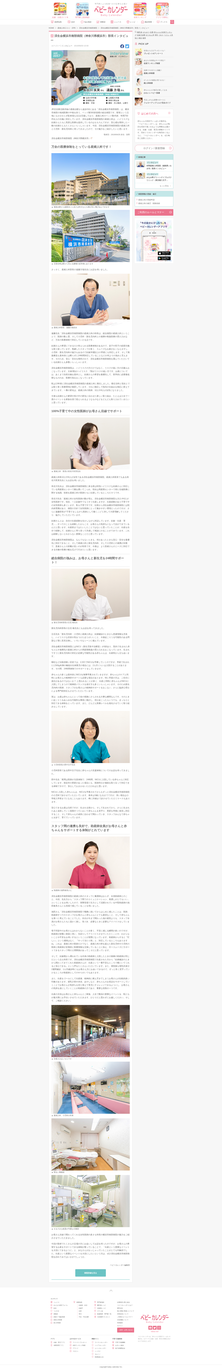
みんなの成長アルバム (61, 1305)
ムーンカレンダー (100, 1348)
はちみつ (146, 32)
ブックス (163, 22)
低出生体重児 (74, 665)
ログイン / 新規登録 (154, 148)
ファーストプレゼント (80, 1342)
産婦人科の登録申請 (146, 200)
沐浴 (80, 982)
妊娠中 (81, 1308)
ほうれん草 (150, 35)
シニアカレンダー (100, 1345)
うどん (166, 35)
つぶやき (56, 1311)
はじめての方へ (149, 113)
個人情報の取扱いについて (125, 1311)
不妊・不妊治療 (84, 1317)
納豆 (140, 38)
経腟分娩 (125, 346)
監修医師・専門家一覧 (104, 1314)
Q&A (73, 22)
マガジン (75, 1351)
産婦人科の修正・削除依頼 (149, 203)
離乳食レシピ (101, 1305)
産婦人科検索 (58, 1320)
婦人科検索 (57, 1323)
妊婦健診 (99, 634)
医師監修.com (99, 1357)
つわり (161, 35)
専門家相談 (100, 1302)
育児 (80, 1314)
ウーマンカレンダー (101, 1342)
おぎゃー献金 (119, 1345)
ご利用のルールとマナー (150, 212)
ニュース (117, 22)
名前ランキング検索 (79, 1345)
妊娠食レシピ (101, 1308)
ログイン (120, 1325)
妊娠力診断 (141, 35)
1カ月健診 (67, 969)
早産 (103, 352)
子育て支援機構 (120, 1342)
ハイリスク (81, 368)
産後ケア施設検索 (59, 1317)
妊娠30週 (90, 352)
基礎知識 (58, 22)
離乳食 (139, 32)
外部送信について (122, 1314)
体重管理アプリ (59, 1345)
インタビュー (67, 46)
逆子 (111, 346)
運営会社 (120, 1308)
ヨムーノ (97, 1354)
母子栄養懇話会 (120, 1348)
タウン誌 (100, 1311)
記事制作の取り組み (123, 1302)
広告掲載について (122, 1320)
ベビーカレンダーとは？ (125, 1305)
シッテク (97, 1351)
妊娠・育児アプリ (59, 1342)
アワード (75, 1348)
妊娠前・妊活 (83, 1305)
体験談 (102, 22)
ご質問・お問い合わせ (125, 1330)
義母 (144, 38)
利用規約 (120, 1323)
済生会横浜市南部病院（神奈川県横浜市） (70, 138)
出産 (80, 1311)
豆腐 (151, 32)
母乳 (156, 35)
